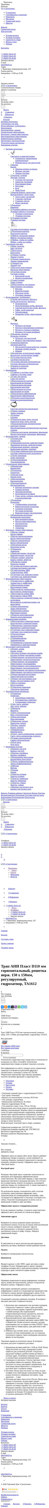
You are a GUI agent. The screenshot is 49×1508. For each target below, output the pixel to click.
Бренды (4, 1407)
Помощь (4, 1428)
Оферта (4, 1497)
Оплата (9, 1087)
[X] (12, 1006)
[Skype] (22, 1006)
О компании (11, 13)
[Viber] (15, 1006)
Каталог (4, 1404)
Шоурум (9, 23)
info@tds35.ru (6, 65)
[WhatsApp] (19, 1006)
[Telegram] (25, 1006)
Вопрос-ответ (11, 42)
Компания (5, 1411)
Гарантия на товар (13, 40)
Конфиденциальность (10, 1495)
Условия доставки (13, 38)
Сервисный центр (13, 21)
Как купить (10, 1085)
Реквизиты (10, 17)
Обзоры (9, 44)
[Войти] (2, 852)
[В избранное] (3, 998)
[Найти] (3, 106)
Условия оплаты (12, 35)
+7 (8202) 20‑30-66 (8, 58)
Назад (14, 870)
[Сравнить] (3, 1001)
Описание (10, 1081)
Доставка (9, 1089)
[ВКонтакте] (2, 1006)
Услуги (4, 1409)
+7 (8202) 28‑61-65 (8, 54)
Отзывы (9, 1083)
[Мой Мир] (9, 1006)
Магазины (10, 19)
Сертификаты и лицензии (16, 15)
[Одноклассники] (5, 1006)
